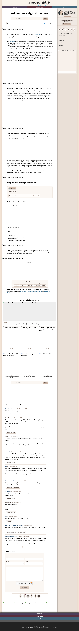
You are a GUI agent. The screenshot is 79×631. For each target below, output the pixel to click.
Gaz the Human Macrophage (10, 408)
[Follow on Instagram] (28, 596)
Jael (6, 516)
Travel (64, 7)
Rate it (7, 561)
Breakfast (23, 291)
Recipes (15, 7)
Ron (6, 466)
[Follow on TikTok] (35, 596)
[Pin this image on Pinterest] (56, 30)
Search (45, 18)
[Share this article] (4, 23)
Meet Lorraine (67, 15)
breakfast (37, 34)
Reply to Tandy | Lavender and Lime (13, 487)
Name (7, 556)
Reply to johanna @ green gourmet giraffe (14, 546)
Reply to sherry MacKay (11, 462)
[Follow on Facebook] (39, 596)
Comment (8, 566)
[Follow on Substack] (24, 596)
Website (26, 561)
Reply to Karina (9, 447)
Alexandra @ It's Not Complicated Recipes (13, 525)
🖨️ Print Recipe (12, 188)
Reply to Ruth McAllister (11, 432)
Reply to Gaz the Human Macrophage (13, 413)
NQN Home (39, 621)
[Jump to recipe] (11, 23)
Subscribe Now (67, 23)
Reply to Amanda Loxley (11, 512)
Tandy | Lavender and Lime (10, 480)
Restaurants (39, 7)
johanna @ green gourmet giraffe (11, 536)
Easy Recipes (30, 291)
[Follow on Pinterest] (32, 596)
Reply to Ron (9, 476)
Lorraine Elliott (42, 626)
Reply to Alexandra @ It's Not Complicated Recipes (16, 532)
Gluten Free (38, 291)
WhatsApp (38, 285)
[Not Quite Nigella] (39, 3)
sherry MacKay (8, 451)
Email (44, 285)
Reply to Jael (9, 521)
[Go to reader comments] (8, 23)
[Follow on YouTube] (21, 596)
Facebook (24, 285)
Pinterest (31, 285)
